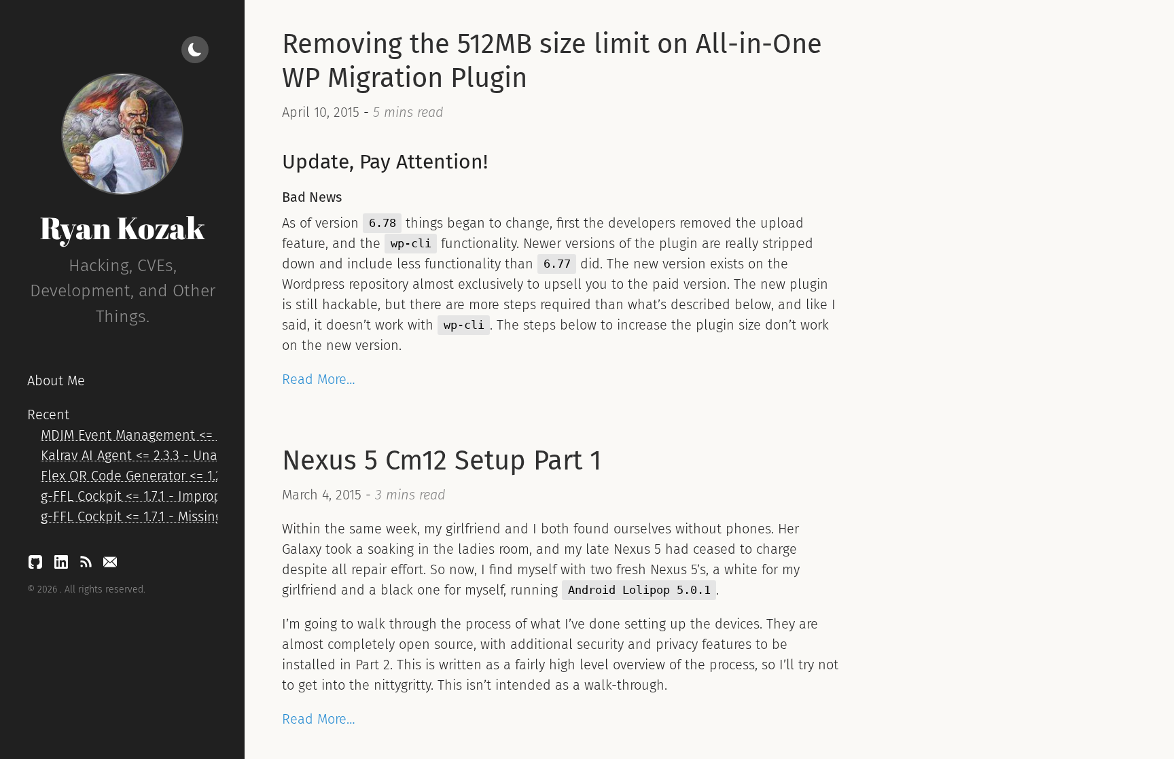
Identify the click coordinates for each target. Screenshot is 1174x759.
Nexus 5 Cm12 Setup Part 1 (441, 460)
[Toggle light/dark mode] (195, 49)
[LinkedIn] (63, 565)
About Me (56, 380)
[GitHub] (37, 565)
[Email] (110, 565)
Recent (48, 414)
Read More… (318, 379)
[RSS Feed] (87, 565)
